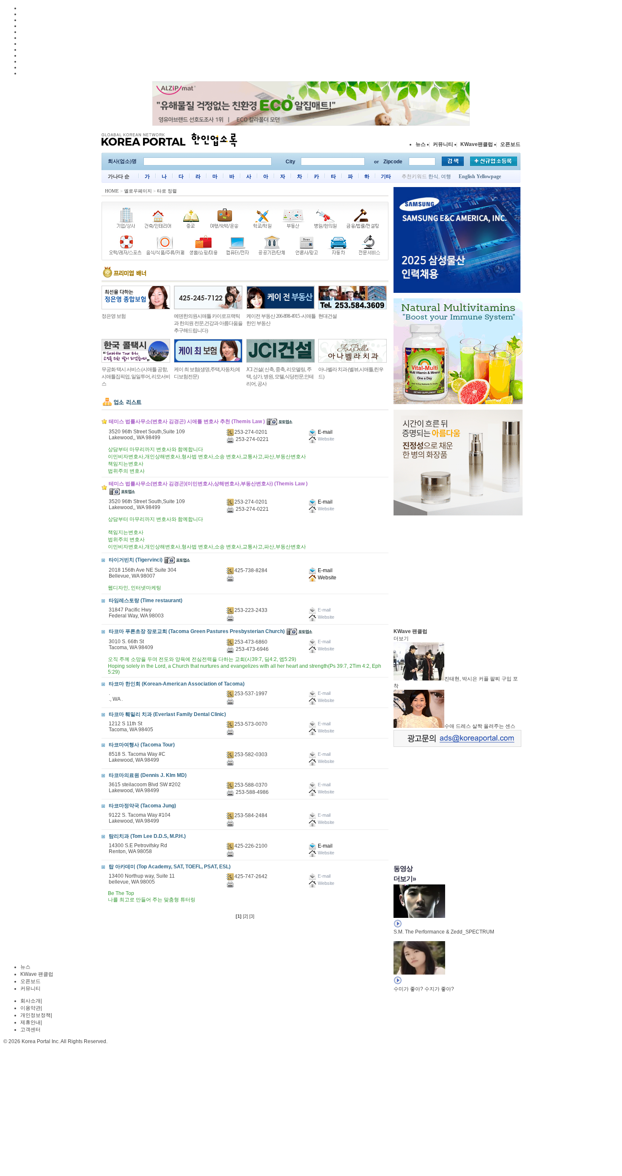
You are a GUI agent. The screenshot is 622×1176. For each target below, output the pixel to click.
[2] (245, 916)
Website (326, 578)
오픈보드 (510, 144)
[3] (251, 916)
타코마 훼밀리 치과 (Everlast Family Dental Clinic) (167, 714)
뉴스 (421, 144)
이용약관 (30, 1008)
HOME (112, 190)
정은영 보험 (114, 316)
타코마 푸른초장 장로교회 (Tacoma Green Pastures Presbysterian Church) (197, 631)
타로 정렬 (167, 190)
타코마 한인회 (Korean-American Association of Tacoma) (177, 684)
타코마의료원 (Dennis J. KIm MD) (148, 775)
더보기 (401, 639)
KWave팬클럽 (476, 144)
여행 (446, 176)
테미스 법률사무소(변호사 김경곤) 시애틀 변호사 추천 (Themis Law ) (187, 421)
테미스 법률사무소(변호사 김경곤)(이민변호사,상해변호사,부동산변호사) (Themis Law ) (208, 484)
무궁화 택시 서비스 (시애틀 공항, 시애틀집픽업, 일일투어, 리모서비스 (136, 376)
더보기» (405, 878)
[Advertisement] (457, 569)
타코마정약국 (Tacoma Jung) (142, 806)
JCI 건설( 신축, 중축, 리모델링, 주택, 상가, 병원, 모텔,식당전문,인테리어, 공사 (280, 376)
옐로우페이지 (138, 190)
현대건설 (327, 316)
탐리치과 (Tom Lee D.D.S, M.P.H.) (147, 836)
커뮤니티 (443, 144)
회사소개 (30, 1001)
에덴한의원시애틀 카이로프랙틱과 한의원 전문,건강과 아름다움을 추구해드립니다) (208, 323)
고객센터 (30, 1030)
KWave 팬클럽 (36, 974)
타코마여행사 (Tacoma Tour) (142, 745)
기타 (386, 176)
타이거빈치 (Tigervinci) (135, 560)
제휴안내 (30, 1022)
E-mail (325, 432)
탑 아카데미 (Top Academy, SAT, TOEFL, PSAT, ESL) (170, 867)
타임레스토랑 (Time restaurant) (145, 600)
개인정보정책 (35, 1015)
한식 (433, 176)
